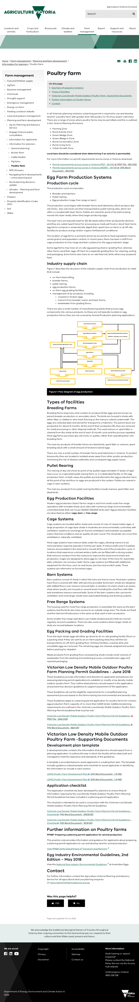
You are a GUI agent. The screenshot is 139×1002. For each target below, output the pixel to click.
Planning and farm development (50, 61)
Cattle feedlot (18, 157)
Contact (56, 103)
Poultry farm (18, 165)
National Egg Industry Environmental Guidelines (81, 864)
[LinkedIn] (135, 61)
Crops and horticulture (32, 30)
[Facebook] (130, 61)
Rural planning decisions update (22, 184)
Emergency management (20, 102)
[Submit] (134, 14)
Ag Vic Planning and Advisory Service (24, 126)
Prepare (11, 196)
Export (101, 28)
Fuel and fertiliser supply (20, 80)
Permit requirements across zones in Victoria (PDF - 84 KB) (94, 164)
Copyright (43, 949)
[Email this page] (119, 61)
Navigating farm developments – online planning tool (25, 176)
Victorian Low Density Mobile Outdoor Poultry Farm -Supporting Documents (92, 95)
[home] (30, 12)
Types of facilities (61, 91)
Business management (19, 89)
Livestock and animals (11, 30)
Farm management (87, 30)
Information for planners (15, 64)
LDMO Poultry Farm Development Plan (84, 774)
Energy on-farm (15, 107)
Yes (57, 903)
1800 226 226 (112, 975)
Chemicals (12, 94)
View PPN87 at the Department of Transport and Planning (77, 848)
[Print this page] (125, 61)
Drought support (16, 98)
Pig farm (15, 161)
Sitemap (76, 954)
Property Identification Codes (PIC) (22, 203)
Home (5, 61)
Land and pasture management (23, 116)
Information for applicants (23, 139)
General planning (20, 148)
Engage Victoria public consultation (21, 134)
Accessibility (78, 949)
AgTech (11, 85)
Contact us (77, 959)
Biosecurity (51, 28)
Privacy (42, 954)
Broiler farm (17, 152)
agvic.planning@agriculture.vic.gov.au (70, 882)
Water (10, 213)
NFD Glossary (16, 170)
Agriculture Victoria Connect (122, 7)
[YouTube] (16, 953)
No (78, 903)
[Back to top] (129, 912)
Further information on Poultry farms (71, 99)
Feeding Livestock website (20, 111)
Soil (9, 208)
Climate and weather (67, 30)
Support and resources (117, 30)
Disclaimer (43, 959)
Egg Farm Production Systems (67, 87)
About (132, 28)
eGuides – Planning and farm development (24, 191)
